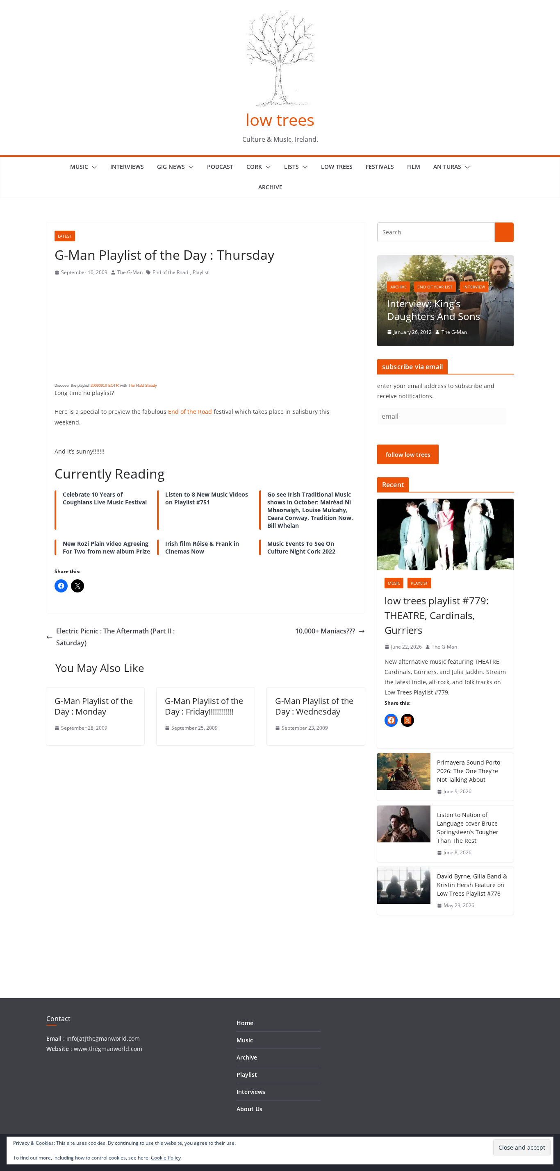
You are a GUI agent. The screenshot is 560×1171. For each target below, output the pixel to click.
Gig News (171, 166)
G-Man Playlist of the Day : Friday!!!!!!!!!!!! (204, 706)
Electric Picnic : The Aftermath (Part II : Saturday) (115, 636)
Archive (270, 187)
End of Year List (435, 287)
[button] (92, 167)
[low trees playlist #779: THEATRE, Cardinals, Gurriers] (445, 534)
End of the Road (170, 272)
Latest (65, 236)
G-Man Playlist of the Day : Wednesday (314, 706)
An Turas (447, 166)
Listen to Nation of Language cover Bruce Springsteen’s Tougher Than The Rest (468, 827)
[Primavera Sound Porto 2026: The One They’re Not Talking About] (403, 777)
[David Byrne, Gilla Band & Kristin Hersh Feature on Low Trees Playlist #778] (403, 891)
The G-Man (130, 272)
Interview (474, 287)
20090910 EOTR (105, 386)
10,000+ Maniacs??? (325, 630)
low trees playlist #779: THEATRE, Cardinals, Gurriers (437, 615)
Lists (291, 166)
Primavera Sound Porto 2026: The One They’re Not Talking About (468, 770)
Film (413, 166)
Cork (254, 166)
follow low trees (408, 454)
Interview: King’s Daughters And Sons (433, 310)
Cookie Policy (166, 1157)
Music (79, 166)
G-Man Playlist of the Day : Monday (94, 706)
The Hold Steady (142, 386)
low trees (280, 119)
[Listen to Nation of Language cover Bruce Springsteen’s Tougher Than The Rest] (403, 834)
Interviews (127, 166)
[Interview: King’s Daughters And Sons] (445, 260)
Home (245, 1023)
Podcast (220, 166)
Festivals (380, 166)
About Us (249, 1109)
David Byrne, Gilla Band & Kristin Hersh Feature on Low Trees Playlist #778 (472, 884)
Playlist (201, 272)
